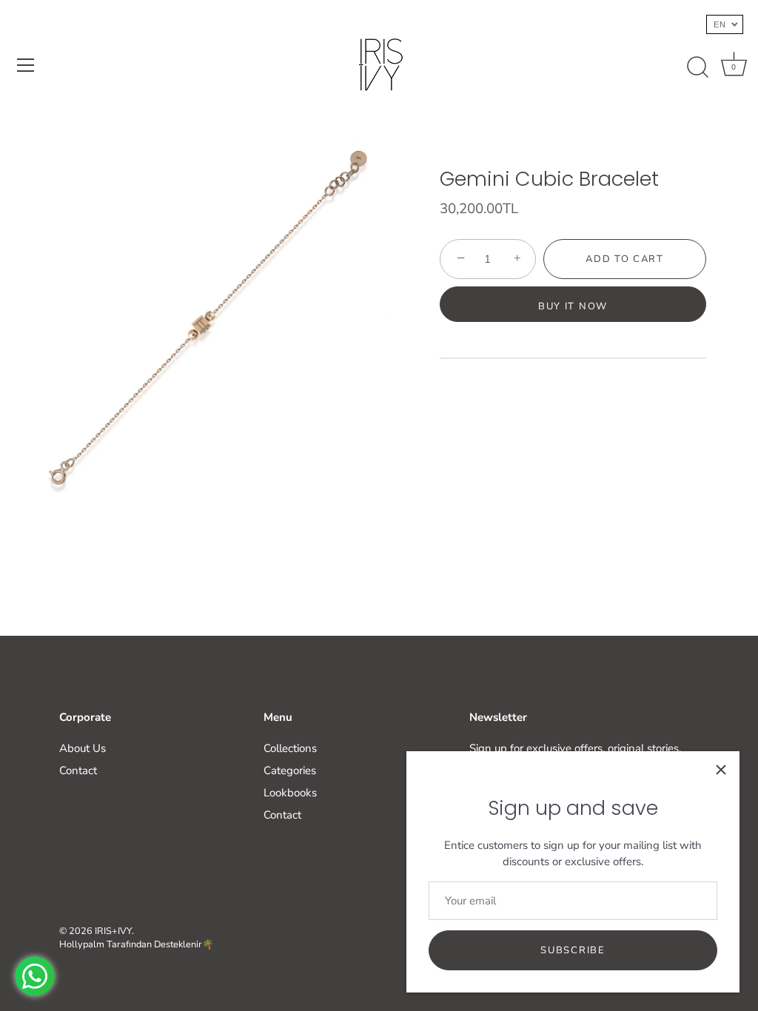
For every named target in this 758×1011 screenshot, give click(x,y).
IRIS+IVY (113, 931)
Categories (290, 770)
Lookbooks (290, 792)
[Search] (697, 67)
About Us (82, 748)
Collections (290, 748)
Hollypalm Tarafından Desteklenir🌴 (136, 944)
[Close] (721, 769)
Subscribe (572, 950)
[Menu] (26, 65)
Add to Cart (625, 259)
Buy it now (573, 306)
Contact (78, 770)
